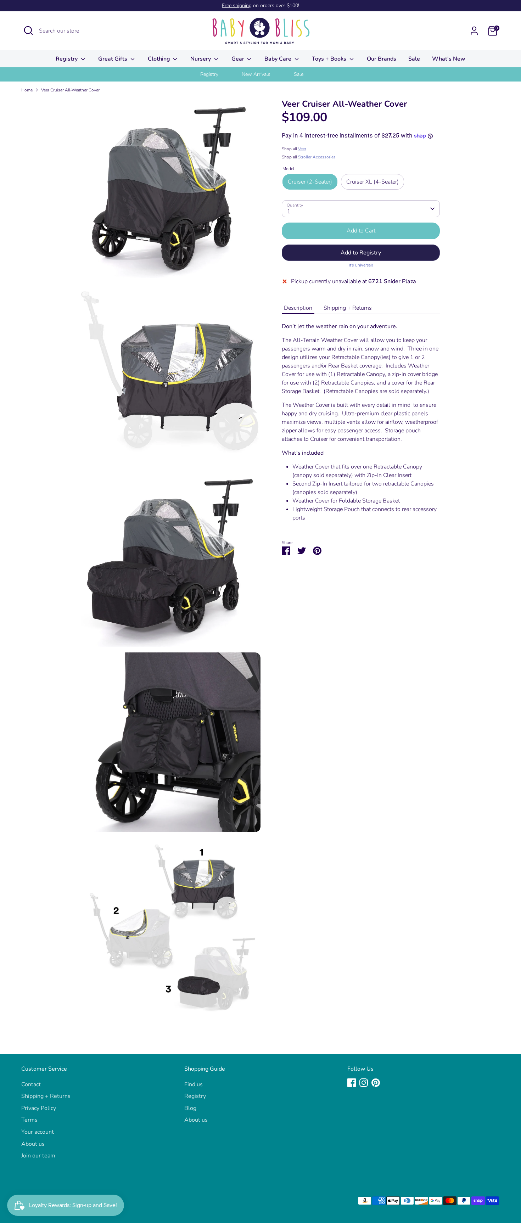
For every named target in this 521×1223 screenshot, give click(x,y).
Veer (302, 149)
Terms (29, 1120)
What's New (448, 59)
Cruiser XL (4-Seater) (372, 182)
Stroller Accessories (317, 157)
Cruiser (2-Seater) (310, 182)
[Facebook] (351, 1082)
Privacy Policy (38, 1108)
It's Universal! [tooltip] (361, 265)
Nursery (201, 59)
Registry (67, 59)
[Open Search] (28, 30)
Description (298, 308)
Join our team (38, 1156)
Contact (31, 1084)
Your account (37, 1132)
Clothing (160, 59)
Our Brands (381, 59)
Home (27, 90)
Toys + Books (330, 59)
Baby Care (278, 59)
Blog (190, 1108)
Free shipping (237, 5)
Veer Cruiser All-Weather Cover (70, 90)
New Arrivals (256, 74)
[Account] (474, 31)
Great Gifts (113, 59)
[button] (361, 253)
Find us (193, 1084)
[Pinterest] (375, 1082)
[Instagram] (363, 1082)
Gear (238, 59)
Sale (414, 59)
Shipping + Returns (348, 308)
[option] (218, 74)
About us (33, 1144)
